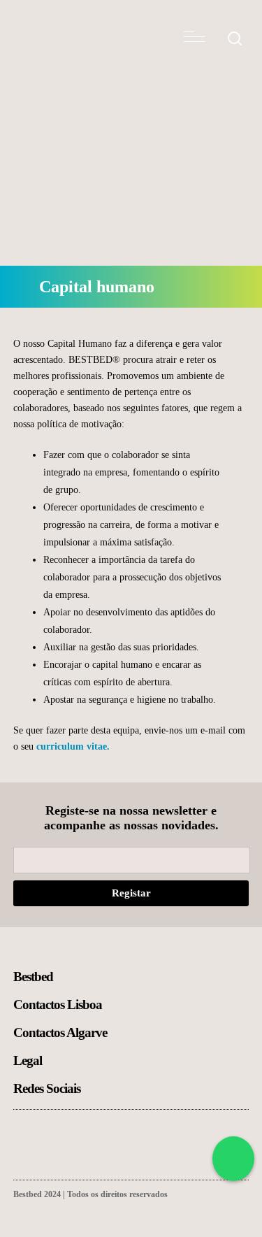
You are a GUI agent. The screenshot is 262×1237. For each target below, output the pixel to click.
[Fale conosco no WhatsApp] (233, 1158)
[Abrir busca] (235, 39)
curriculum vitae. (73, 746)
